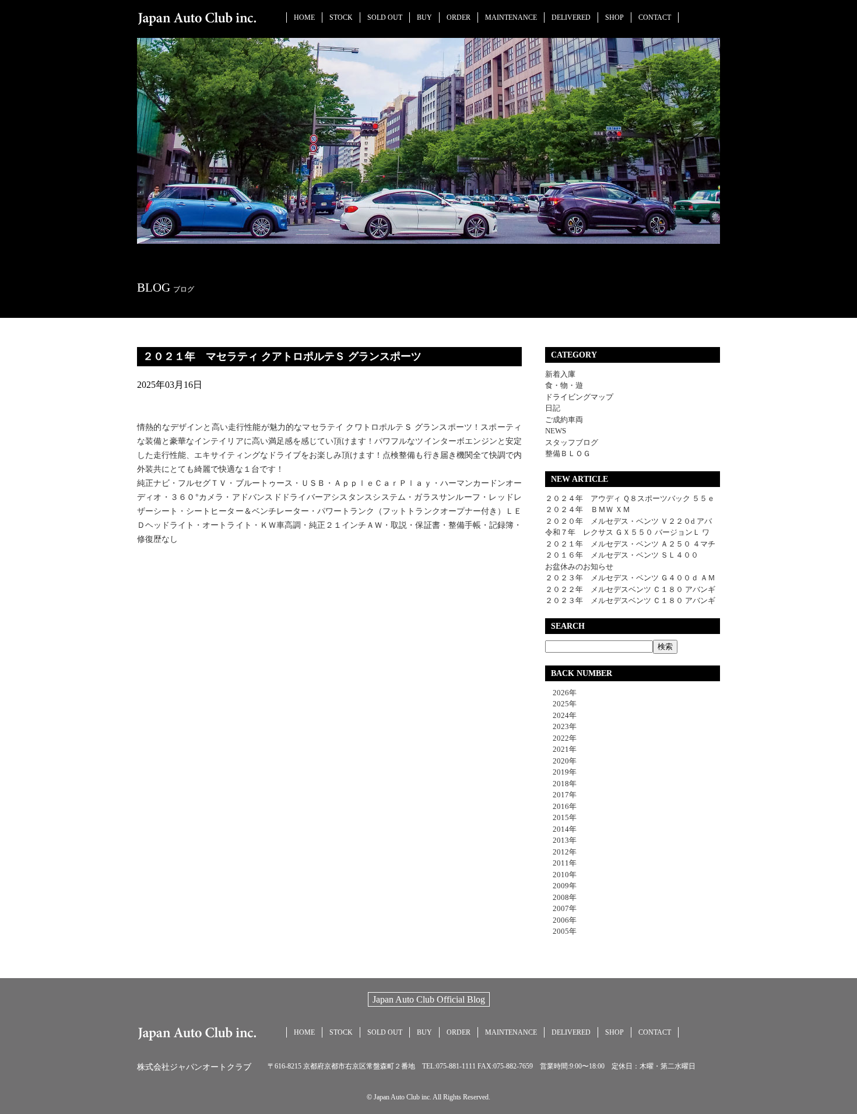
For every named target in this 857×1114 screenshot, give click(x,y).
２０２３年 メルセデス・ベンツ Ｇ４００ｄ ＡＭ (630, 577)
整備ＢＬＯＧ (568, 453)
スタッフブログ (571, 442)
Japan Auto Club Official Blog (429, 999)
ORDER (458, 17)
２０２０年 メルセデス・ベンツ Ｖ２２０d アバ (628, 521)
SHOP (614, 17)
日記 (552, 408)
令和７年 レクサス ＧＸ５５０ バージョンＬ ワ (627, 532)
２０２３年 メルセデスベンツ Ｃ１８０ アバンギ (630, 600)
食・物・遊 (564, 385)
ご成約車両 (564, 419)
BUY (424, 17)
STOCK (341, 17)
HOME (304, 17)
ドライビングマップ (579, 397)
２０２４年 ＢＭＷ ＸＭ (587, 509)
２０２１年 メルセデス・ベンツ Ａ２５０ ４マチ (630, 544)
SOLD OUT (384, 17)
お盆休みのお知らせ (579, 566)
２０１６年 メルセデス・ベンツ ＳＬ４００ (621, 555)
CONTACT (654, 17)
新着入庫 (560, 374)
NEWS (555, 430)
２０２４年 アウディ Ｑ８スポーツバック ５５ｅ (630, 498)
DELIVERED (571, 17)
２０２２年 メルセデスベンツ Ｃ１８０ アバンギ (630, 589)
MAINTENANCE (511, 17)
